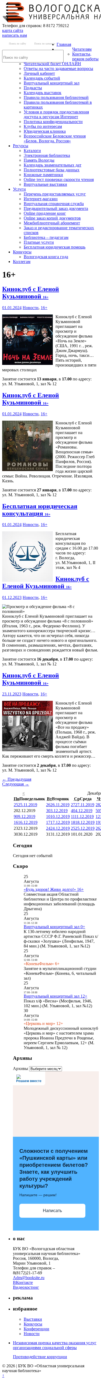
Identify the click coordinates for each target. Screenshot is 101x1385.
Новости (31, 307)
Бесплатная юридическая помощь (54, 247)
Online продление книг (45, 213)
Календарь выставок (42, 92)
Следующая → (15, 784)
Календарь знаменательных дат (52, 165)
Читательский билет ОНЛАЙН (52, 63)
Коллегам (21, 261)
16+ (44, 307)
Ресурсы (20, 145)
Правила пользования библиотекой (56, 97)
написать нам (14, 35)
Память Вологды (39, 160)
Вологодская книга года (46, 256)
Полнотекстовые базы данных (51, 170)
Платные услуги (39, 242)
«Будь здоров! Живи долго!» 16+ (54, 889)
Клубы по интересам (43, 126)
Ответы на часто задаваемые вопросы (58, 68)
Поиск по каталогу (44, 43)
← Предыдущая (16, 779)
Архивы (20, 1068)
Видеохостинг (26, 1287)
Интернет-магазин (41, 199)
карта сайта (12, 30)
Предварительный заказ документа (56, 208)
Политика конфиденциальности (53, 121)
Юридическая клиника (45, 131)
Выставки (33, 1319)
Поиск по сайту (17, 43)
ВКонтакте (23, 1282)
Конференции (36, 1329)
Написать (52, 1210)
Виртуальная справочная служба (54, 203)
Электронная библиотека (47, 155)
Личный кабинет (39, 73)
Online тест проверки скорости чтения (59, 179)
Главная (64, 44)
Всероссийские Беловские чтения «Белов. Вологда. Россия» (55, 138)
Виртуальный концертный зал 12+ (55, 996)
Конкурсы (22, 252)
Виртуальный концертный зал (51, 83)
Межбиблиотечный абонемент (52, 223)
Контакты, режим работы (85, 56)
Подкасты (33, 88)
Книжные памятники (43, 174)
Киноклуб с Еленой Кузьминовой (30, 293)
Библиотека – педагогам (46, 237)
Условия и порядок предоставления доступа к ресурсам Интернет (56, 114)
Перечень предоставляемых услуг (55, 194)
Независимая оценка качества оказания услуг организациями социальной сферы (54, 1345)
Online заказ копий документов (52, 218)
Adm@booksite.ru (28, 1277)
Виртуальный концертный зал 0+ (54, 926)
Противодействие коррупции (40, 1356)
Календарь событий (42, 78)
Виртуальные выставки (45, 184)
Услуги (19, 189)
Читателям (82, 49)
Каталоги (32, 150)
